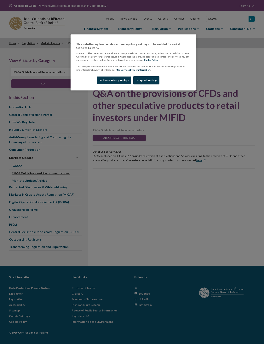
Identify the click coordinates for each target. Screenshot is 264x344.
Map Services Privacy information (133, 70)
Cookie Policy (151, 60)
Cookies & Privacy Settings (114, 80)
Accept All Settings (146, 80)
